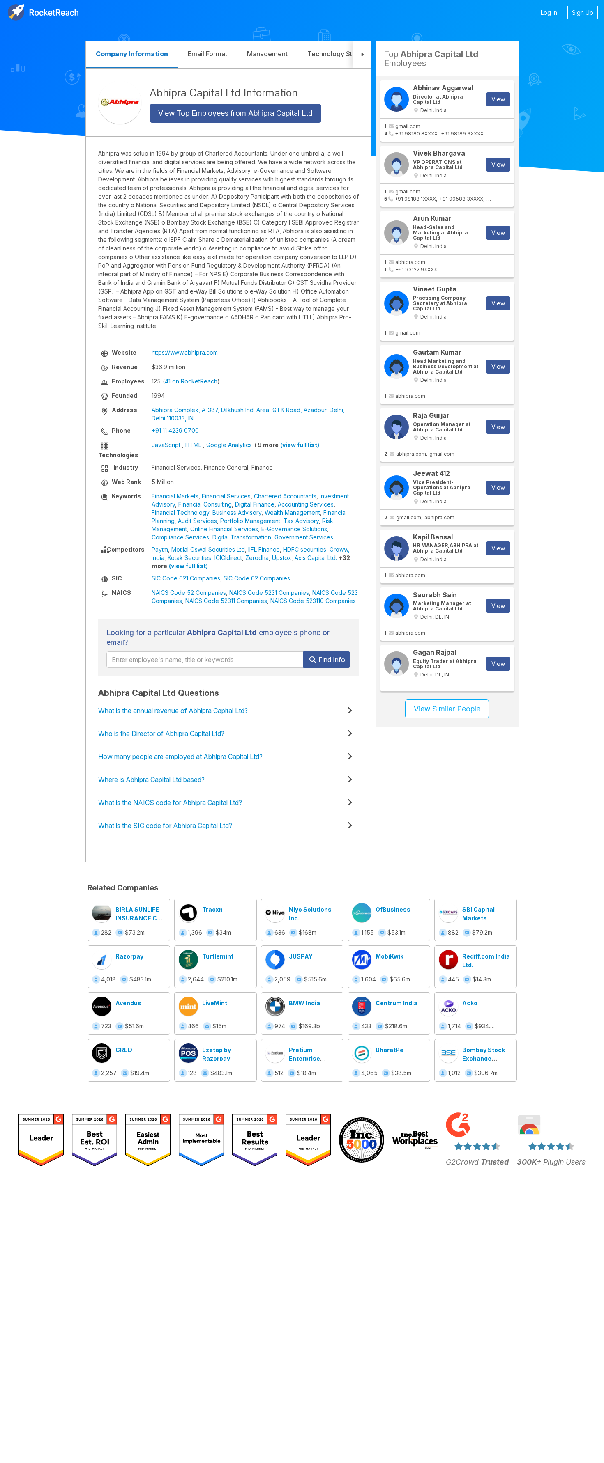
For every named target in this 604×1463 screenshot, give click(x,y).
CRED (123, 1049)
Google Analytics (229, 444)
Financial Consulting (205, 504)
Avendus (128, 1003)
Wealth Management (292, 512)
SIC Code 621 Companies (186, 578)
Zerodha (257, 557)
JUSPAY (301, 956)
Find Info (331, 660)
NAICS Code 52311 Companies (226, 600)
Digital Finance (254, 504)
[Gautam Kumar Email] (396, 366)
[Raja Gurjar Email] (396, 427)
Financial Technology (180, 512)
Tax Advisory (301, 520)
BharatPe (389, 1049)
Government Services (303, 537)
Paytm (160, 549)
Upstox (281, 557)
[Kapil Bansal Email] (396, 548)
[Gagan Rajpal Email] (396, 663)
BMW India (304, 1003)
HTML (193, 444)
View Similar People (447, 708)
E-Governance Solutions (294, 528)
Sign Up (582, 12)
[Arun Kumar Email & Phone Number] (396, 232)
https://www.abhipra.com (185, 352)
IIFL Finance (264, 549)
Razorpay (129, 956)
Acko (469, 1003)
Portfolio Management (250, 520)
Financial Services (226, 496)
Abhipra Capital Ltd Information (224, 92)
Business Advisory (236, 512)
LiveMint (214, 1003)
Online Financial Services (224, 528)
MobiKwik (389, 956)
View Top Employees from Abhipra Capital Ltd (235, 113)
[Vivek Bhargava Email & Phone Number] (396, 164)
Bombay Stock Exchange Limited (483, 1058)
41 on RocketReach (191, 381)
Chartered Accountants (285, 496)
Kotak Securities (189, 557)
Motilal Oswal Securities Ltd (208, 549)
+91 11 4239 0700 (175, 430)
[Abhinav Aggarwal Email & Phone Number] (396, 99)
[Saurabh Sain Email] (396, 606)
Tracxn (212, 909)
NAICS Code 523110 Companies (313, 600)
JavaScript (166, 444)
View (498, 99)
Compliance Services (180, 537)
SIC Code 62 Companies (257, 578)
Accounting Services (306, 504)
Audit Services (197, 520)
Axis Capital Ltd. (316, 557)
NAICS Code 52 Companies (189, 592)
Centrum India (396, 1003)
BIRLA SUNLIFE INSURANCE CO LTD (138, 918)
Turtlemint (217, 956)
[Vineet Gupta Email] (396, 303)
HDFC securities (304, 549)
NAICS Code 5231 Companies (269, 592)
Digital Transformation (241, 537)
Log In (549, 12)
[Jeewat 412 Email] (396, 487)
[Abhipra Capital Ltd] (119, 102)
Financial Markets (175, 496)
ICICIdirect (228, 557)
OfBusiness (393, 909)
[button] (362, 54)
